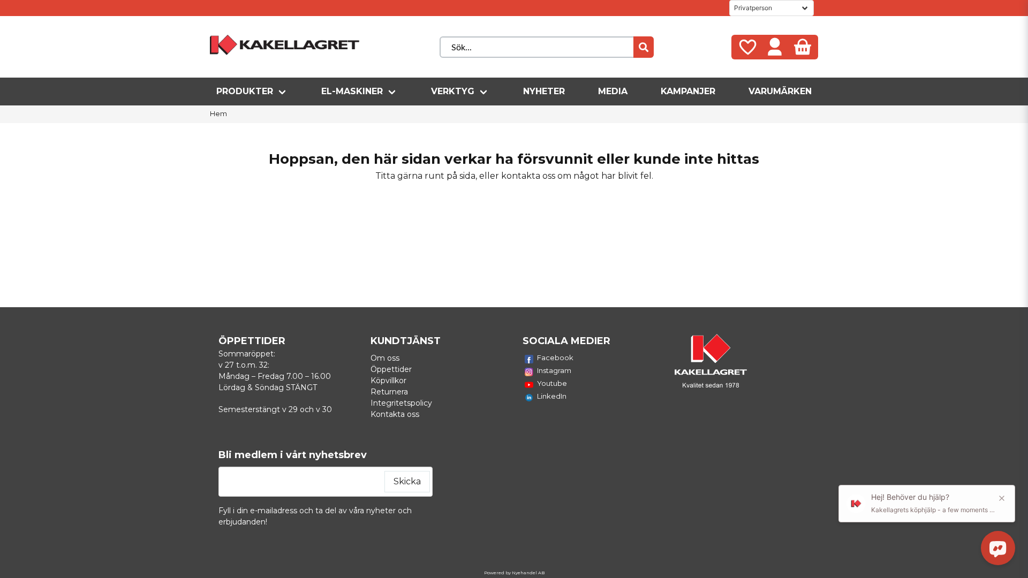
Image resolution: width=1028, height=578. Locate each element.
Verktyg (452, 91)
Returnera (389, 392)
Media (613, 91)
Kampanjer (688, 91)
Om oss (385, 358)
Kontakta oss (395, 414)
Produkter (244, 91)
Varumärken (780, 91)
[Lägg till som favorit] (747, 47)
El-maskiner (352, 91)
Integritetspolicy (401, 403)
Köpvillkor (388, 380)
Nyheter (544, 91)
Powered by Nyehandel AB (514, 572)
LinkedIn (551, 396)
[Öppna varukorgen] (803, 47)
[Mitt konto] (775, 47)
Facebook (555, 357)
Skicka (407, 481)
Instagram (554, 370)
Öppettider (391, 369)
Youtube (552, 383)
